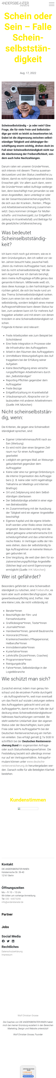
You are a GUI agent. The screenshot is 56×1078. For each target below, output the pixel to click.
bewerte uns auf (28, 1076)
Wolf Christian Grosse (28, 1015)
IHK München (36, 569)
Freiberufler (42, 590)
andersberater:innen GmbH (28, 1069)
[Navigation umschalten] (51, 4)
